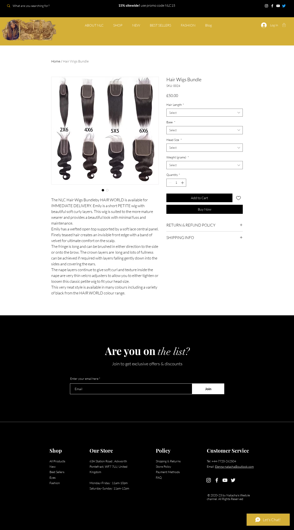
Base (170, 122)
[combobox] (204, 113)
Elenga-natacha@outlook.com (234, 466)
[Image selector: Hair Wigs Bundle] (103, 190)
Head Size (174, 140)
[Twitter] (284, 6)
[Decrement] (169, 182)
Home (55, 61)
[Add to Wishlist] (238, 198)
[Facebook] (272, 6)
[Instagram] (266, 6)
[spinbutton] (176, 182)
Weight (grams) (177, 157)
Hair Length (175, 104)
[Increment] (183, 182)
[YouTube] (278, 6)
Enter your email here (84, 378)
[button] (284, 25)
